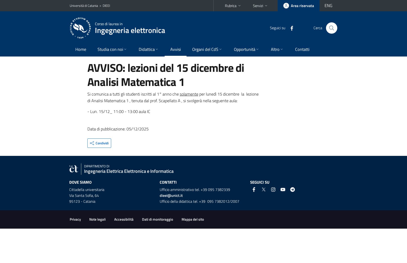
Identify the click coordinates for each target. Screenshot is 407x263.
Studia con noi (110, 49)
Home (80, 49)
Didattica (147, 49)
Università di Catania (84, 5)
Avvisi (175, 49)
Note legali (97, 219)
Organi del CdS (205, 49)
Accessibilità (124, 219)
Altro (275, 49)
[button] (99, 143)
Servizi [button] (258, 5)
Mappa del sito (193, 219)
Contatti (302, 49)
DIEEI (106, 5)
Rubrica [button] (230, 5)
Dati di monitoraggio (157, 219)
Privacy (75, 219)
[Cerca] (331, 28)
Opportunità (244, 49)
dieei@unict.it (171, 195)
